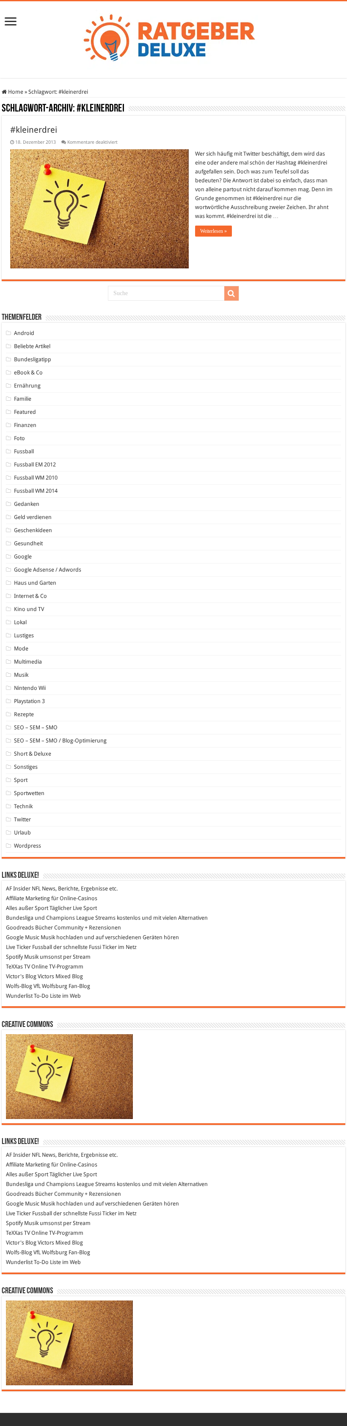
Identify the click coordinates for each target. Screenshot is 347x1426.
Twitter (22, 819)
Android (24, 333)
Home (15, 92)
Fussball (24, 451)
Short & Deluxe (32, 754)
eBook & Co (28, 372)
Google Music (22, 937)
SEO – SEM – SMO (36, 727)
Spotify (14, 957)
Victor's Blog (21, 976)
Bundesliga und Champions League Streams (61, 918)
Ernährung (27, 385)
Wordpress (27, 846)
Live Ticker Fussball (29, 947)
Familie (22, 399)
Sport (21, 780)
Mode (21, 648)
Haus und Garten (35, 583)
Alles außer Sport (27, 908)
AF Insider (18, 888)
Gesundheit (28, 543)
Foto (19, 438)
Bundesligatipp (32, 359)
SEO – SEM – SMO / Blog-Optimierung (60, 740)
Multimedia (28, 662)
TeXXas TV (18, 966)
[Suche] (231, 293)
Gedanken (26, 504)
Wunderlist (19, 996)
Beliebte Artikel (32, 346)
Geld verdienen (33, 517)
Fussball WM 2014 (36, 491)
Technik (23, 806)
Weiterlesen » (213, 231)
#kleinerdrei (33, 130)
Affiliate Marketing (28, 898)
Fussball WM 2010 (36, 477)
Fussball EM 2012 (35, 464)
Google (23, 556)
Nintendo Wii (30, 688)
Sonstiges (26, 767)
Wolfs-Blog (19, 986)
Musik (21, 675)
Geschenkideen (33, 530)
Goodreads (20, 927)
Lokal (20, 622)
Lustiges (24, 635)
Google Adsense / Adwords (47, 569)
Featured (25, 412)
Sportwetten (29, 793)
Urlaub (22, 832)
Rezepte (24, 714)
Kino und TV (29, 609)
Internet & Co (30, 596)
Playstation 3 (29, 701)
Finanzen (25, 425)
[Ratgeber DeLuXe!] (173, 38)
